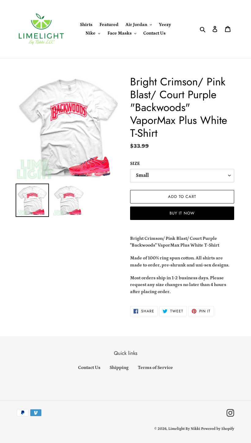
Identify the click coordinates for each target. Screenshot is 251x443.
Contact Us (89, 367)
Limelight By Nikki (184, 429)
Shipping (119, 367)
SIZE (135, 163)
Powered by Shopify (217, 429)
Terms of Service (155, 367)
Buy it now (182, 213)
